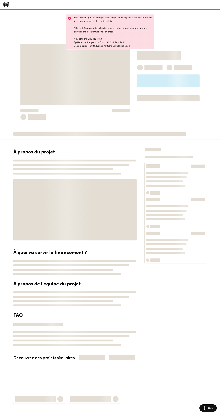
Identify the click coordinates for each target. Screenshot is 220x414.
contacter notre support (127, 28)
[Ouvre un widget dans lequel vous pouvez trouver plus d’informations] (208, 408)
